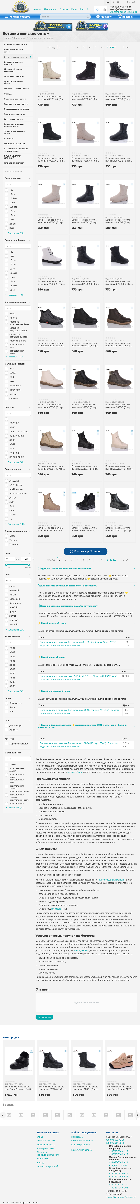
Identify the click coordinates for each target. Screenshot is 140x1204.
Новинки (36, 9)
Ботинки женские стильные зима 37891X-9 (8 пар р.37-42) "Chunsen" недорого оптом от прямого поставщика (51, 159)
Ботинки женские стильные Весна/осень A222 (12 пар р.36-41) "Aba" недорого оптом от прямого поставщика (121, 1088)
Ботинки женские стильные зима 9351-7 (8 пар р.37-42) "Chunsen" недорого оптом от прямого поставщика (51, 406)
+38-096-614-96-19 (118, 1162)
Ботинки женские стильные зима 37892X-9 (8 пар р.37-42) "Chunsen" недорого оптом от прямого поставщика (85, 98)
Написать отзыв (44, 1017)
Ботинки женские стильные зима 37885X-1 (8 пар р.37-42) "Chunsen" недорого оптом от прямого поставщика (85, 283)
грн (107, 2)
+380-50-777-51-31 (118, 1184)
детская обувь (74, 772)
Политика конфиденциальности (48, 1153)
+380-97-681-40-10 (118, 1173)
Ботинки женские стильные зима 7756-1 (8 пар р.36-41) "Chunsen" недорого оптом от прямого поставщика (118, 98)
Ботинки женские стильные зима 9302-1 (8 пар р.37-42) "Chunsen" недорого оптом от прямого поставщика (118, 159)
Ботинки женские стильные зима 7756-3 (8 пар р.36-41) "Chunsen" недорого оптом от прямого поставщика (51, 283)
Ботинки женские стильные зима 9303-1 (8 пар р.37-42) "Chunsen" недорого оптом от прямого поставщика (85, 221)
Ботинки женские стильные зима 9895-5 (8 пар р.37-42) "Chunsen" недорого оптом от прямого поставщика (118, 406)
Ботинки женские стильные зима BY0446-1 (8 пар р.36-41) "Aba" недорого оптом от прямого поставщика (53, 1088)
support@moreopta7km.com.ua (121, 1197)
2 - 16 (126, 47)
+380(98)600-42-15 (121, 6)
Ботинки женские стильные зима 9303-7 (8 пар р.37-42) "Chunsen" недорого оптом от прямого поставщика (118, 221)
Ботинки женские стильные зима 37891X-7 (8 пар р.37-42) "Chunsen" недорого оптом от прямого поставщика (51, 98)
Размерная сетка (45, 1148)
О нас (40, 1137)
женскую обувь (81, 950)
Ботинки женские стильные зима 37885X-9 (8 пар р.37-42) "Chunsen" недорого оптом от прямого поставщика (119, 283)
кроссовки (56, 909)
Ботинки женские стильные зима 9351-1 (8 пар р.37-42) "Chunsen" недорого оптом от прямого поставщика (85, 344)
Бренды (41, 1162)
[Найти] (88, 16)
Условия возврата (46, 1144)
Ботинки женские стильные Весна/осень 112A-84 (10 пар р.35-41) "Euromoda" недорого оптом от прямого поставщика (18, 1088)
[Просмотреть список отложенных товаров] (97, 11)
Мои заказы (77, 1137)
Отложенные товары (82, 1141)
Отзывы (64, 9)
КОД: (39, 94)
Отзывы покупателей (47, 1166)
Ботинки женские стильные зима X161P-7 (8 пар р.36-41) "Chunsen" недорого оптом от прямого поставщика (51, 529)
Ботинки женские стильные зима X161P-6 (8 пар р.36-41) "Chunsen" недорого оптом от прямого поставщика (118, 467)
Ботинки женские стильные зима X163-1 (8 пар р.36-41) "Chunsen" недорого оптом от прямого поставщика (118, 529)
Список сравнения (80, 1144)
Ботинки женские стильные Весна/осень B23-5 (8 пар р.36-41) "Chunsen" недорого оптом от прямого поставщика (51, 344)
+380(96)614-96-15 (121, 9)
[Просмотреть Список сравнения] (104, 11)
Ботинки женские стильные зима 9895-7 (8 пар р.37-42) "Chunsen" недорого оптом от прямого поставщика (51, 467)
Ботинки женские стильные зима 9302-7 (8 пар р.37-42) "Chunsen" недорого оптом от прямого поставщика (51, 221)
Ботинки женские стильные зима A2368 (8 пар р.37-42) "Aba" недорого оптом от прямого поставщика (86, 1088)
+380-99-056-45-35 (118, 1176)
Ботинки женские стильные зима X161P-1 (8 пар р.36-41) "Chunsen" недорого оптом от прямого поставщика (85, 467)
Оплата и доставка (46, 1141)
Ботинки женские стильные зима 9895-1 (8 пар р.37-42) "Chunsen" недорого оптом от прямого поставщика (85, 406)
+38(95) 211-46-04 (118, 1165)
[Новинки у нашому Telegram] (52, 25)
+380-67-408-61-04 (118, 1188)
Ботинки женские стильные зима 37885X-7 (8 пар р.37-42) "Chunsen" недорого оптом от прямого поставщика (85, 159)
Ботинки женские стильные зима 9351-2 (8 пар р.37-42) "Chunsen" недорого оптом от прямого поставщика (118, 344)
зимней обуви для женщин (110, 880)
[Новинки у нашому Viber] (91, 26)
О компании (50, 9)
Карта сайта (77, 9)
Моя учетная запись (81, 1150)
